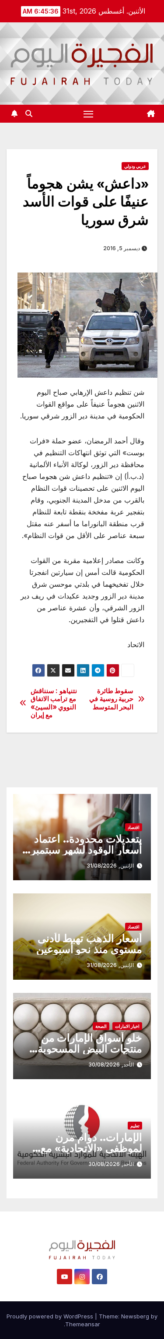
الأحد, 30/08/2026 (111, 1064)
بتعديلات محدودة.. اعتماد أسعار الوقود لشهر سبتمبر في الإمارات (86, 849)
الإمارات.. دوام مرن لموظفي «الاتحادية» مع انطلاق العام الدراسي (91, 1148)
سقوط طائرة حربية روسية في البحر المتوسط (111, 699)
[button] (28, 113)
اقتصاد (134, 827)
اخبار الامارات (127, 1026)
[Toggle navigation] (88, 114)
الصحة (101, 1026)
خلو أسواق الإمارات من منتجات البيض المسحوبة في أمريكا (90, 1048)
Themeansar (82, 1324)
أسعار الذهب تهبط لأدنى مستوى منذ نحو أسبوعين (89, 944)
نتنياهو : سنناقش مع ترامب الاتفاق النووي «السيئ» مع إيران (54, 703)
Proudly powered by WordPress (51, 1316)
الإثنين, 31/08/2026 (110, 865)
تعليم (135, 1125)
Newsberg (135, 1316)
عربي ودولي (135, 166)
